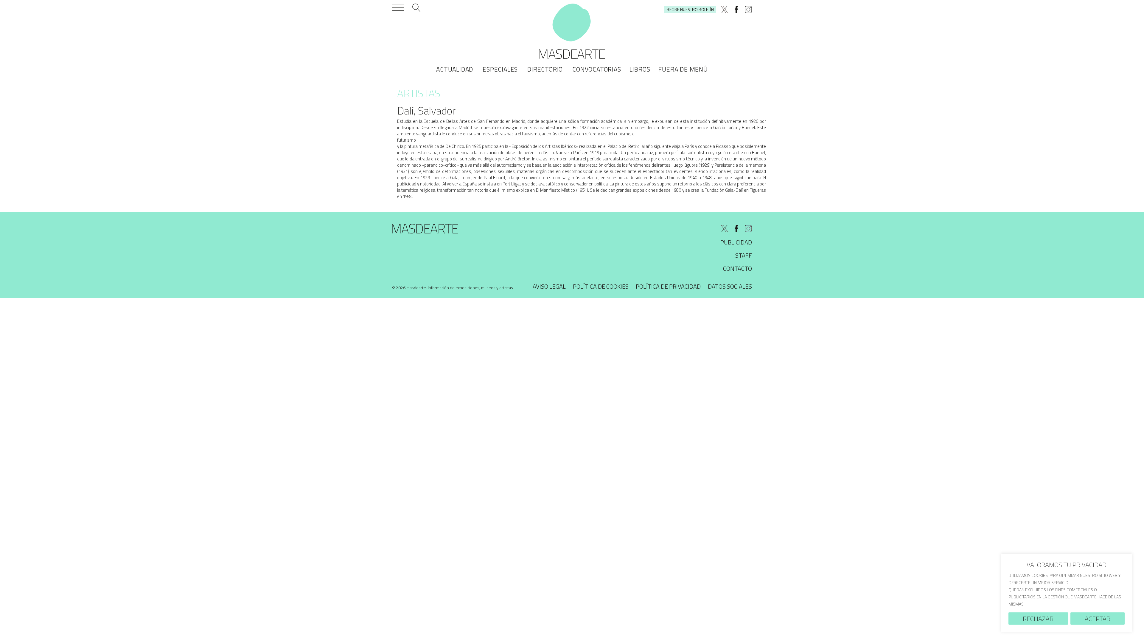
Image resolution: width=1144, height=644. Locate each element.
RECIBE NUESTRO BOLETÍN (690, 9)
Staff (743, 255)
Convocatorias (596, 69)
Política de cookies (601, 286)
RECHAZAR (1038, 619)
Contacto (737, 268)
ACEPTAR (1097, 619)
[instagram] (748, 9)
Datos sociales (730, 286)
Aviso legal (549, 286)
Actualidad (454, 69)
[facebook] (736, 9)
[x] (724, 9)
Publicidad (736, 242)
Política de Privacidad (668, 286)
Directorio (545, 69)
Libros (639, 69)
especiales (500, 69)
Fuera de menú (683, 69)
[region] (1066, 593)
